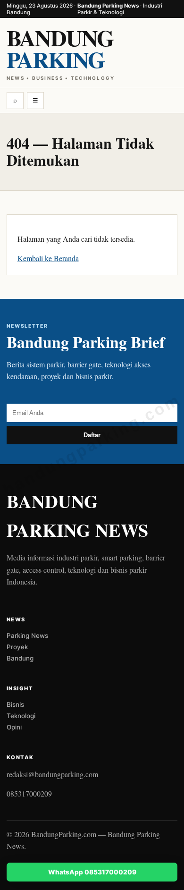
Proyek (17, 647)
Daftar (92, 435)
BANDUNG (61, 51)
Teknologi (21, 716)
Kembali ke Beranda (48, 258)
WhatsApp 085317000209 (92, 872)
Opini (14, 727)
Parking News (27, 635)
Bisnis (15, 704)
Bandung (20, 658)
